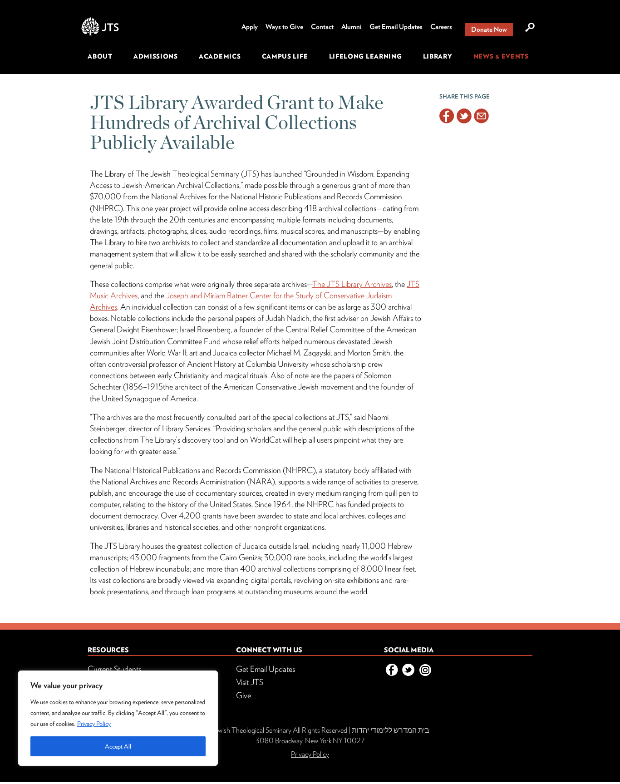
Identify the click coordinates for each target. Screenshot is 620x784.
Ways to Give (284, 27)
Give (243, 695)
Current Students (114, 669)
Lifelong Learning (365, 56)
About (100, 56)
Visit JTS (249, 682)
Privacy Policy (94, 723)
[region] (118, 718)
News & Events (501, 56)
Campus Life (285, 56)
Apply (249, 27)
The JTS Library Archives (352, 284)
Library (438, 56)
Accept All (118, 746)
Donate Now (489, 29)
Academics (220, 56)
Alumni (351, 27)
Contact (322, 27)
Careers (441, 27)
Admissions (155, 56)
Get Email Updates (396, 27)
